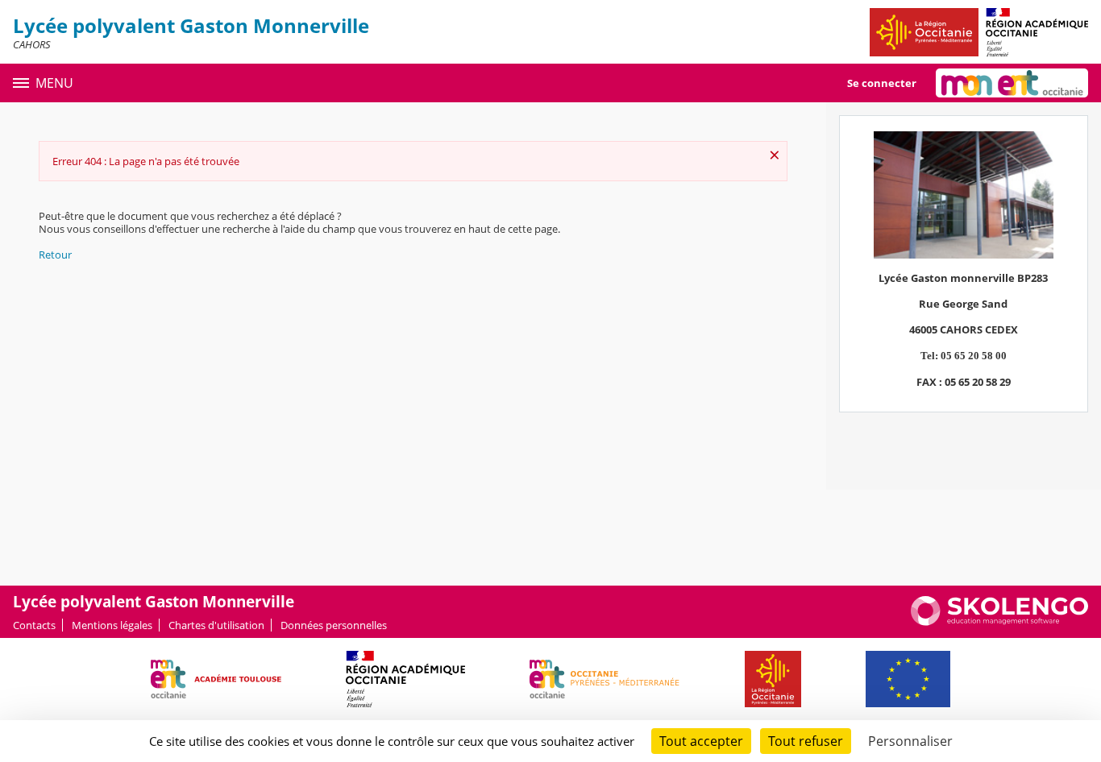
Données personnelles (333, 625)
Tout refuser (805, 741)
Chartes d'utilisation (216, 625)
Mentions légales (112, 625)
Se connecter (881, 83)
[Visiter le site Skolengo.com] (999, 622)
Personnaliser (910, 741)
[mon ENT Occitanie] (1012, 83)
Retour (55, 254)
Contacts (34, 625)
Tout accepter (701, 741)
